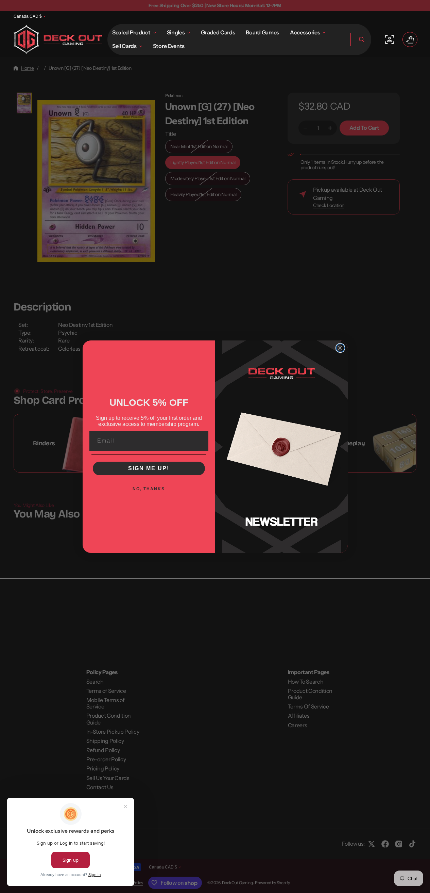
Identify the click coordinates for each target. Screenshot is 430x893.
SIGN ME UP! (148, 468)
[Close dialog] (340, 348)
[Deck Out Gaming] (58, 39)
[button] (360, 39)
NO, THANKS (149, 489)
